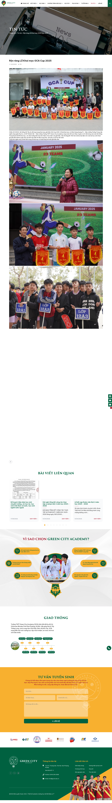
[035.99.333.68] (109, 648)
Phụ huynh (75, 3)
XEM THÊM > (33, 519)
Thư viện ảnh (92, 772)
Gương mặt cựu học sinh (95, 765)
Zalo (14, 773)
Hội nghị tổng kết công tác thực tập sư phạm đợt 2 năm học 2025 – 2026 (56, 504)
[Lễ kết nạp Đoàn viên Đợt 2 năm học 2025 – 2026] (88, 489)
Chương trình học (80, 769)
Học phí (66, 3)
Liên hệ (100, 3)
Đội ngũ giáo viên (80, 772)
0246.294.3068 (54, 774)
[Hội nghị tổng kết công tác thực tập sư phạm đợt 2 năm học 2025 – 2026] (56, 489)
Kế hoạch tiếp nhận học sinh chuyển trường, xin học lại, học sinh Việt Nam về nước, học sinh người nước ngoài (23, 505)
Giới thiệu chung (79, 765)
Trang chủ (25, 3)
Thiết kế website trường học (36, 794)
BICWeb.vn (50, 794)
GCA (25, 794)
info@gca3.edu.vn (54, 778)
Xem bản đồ (48, 770)
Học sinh (41, 3)
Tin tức (93, 3)
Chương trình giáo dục (54, 3)
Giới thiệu (33, 3)
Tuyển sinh (84, 3)
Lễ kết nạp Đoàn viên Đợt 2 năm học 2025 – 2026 (87, 503)
